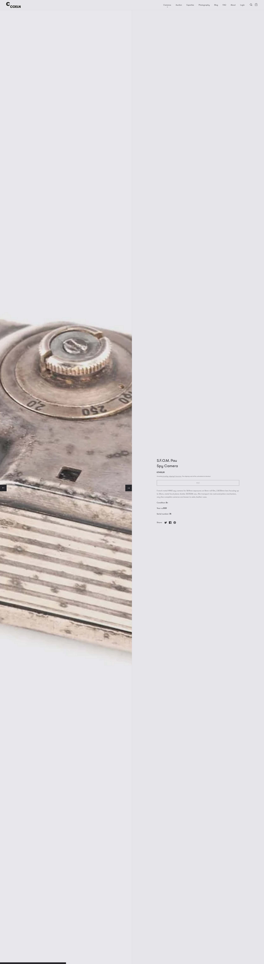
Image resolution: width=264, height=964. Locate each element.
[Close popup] (153, 458)
